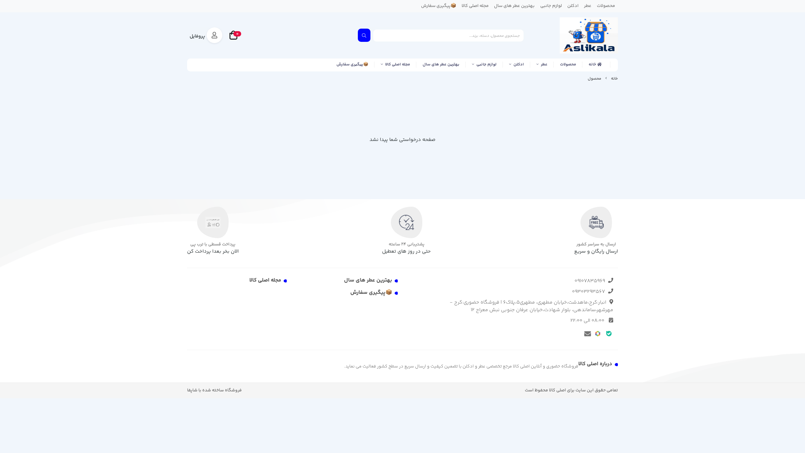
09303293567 (588, 292)
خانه (593, 64)
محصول (594, 79)
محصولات (568, 64)
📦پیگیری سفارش (352, 64)
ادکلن (519, 64)
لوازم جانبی (486, 64)
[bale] (609, 333)
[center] (364, 35)
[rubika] (598, 333)
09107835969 (590, 281)
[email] (586, 333)
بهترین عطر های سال (441, 64)
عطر (544, 64)
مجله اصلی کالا (397, 64)
